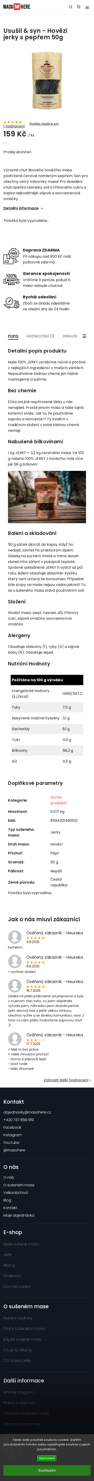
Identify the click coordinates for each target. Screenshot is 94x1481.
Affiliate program (18, 1392)
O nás (8, 1177)
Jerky (7, 1254)
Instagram (12, 1135)
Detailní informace (21, 208)
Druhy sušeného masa (24, 1328)
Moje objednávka (18, 1215)
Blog (7, 1200)
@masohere (14, 1150)
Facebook (12, 1127)
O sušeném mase (18, 1185)
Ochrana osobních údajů (26, 1413)
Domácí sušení (17, 1286)
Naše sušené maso (21, 1244)
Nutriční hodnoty (17, 1318)
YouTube (11, 1142)
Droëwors (12, 1275)
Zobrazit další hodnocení (66, 1080)
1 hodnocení (14, 126)
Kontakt (10, 1207)
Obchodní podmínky (21, 1424)
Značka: (44, 124)
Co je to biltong (17, 1350)
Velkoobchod (15, 1192)
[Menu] (87, 6)
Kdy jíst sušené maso (22, 1339)
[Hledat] (70, 6)
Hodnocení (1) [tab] (40, 336)
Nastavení (47, 1458)
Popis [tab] (13, 336)
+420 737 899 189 (18, 1119)
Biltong (9, 1265)
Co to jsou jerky (17, 1360)
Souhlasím (47, 1470)
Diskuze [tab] (70, 336)
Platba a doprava (19, 1402)
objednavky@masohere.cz (27, 1112)
